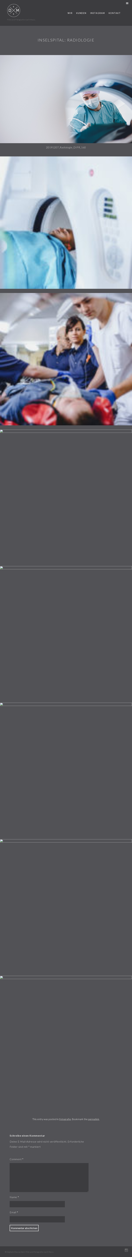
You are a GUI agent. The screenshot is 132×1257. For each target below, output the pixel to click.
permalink (93, 1119)
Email (13, 1212)
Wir (70, 13)
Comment (16, 1159)
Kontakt (115, 13)
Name (13, 1197)
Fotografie (65, 1119)
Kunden (81, 13)
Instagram (97, 13)
